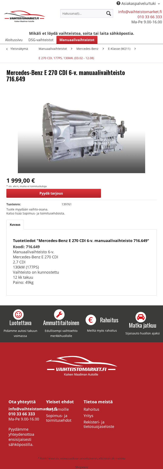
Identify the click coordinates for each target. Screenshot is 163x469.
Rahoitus (91, 409)
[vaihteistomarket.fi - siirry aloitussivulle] (24, 18)
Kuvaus (15, 225)
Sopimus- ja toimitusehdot (58, 418)
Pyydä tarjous (51, 193)
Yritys (88, 415)
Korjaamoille (57, 409)
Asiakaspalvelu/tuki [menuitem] (138, 3)
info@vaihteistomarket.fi (140, 11)
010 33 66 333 (150, 16)
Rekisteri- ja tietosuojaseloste (99, 424)
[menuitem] (86, 13)
